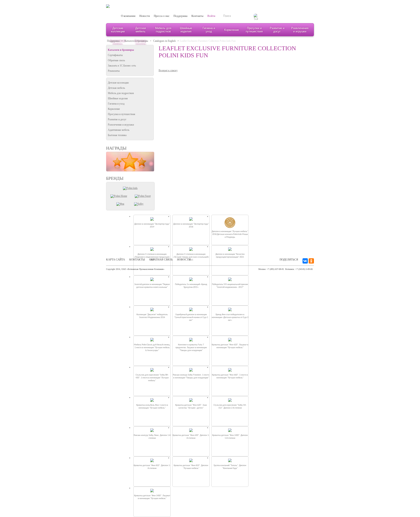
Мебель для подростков (163, 29)
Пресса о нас (162, 15)
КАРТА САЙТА (115, 259)
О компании (128, 15)
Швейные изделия (186, 29)
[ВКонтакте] (305, 261)
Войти (211, 15)
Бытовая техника (117, 135)
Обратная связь (116, 60)
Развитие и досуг (277, 29)
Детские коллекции (118, 29)
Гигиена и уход (209, 29)
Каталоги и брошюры (136, 40)
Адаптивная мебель (118, 129)
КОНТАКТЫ (137, 259)
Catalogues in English (164, 40)
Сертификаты (115, 55)
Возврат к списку (168, 70)
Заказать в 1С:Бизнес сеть (122, 65)
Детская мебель (140, 29)
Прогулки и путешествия (254, 29)
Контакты (197, 15)
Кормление (231, 29)
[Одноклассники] (311, 261)
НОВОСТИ (184, 259)
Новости (144, 15)
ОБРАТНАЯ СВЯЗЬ (161, 259)
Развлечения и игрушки (299, 29)
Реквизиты (114, 70)
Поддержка (180, 15)
